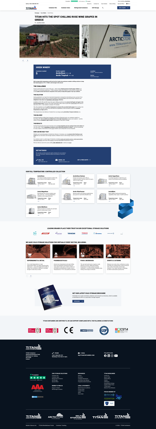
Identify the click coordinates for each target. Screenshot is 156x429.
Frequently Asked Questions (84, 381)
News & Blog (112, 3)
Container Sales (65, 7)
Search (103, 7)
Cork (53, 128)
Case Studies (104, 3)
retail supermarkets (78, 139)
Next (27, 60)
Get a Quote (122, 7)
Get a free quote (82, 160)
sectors (52, 140)
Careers (106, 380)
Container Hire (53, 7)
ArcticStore (62, 73)
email (70, 142)
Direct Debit (80, 394)
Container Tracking (61, 425)
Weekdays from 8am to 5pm (59, 354)
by (40, 22)
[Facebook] (105, 355)
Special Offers (121, 3)
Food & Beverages (94, 76)
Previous (23, 60)
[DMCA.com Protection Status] (38, 397)
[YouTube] (116, 355)
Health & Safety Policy (109, 384)
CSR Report (106, 381)
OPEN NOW (77, 301)
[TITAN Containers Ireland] (31, 8)
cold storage (55, 99)
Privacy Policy (81, 389)
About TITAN (107, 377)
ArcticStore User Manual (83, 380)
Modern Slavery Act (31, 425)
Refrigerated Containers (81, 7)
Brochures (80, 377)
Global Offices (107, 378)
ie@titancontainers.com (63, 161)
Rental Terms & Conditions (84, 387)
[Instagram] (112, 355)
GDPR (79, 392)
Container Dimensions (83, 378)
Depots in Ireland (56, 387)
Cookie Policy (81, 390)
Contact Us (96, 3)
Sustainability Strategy (109, 383)
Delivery (80, 375)
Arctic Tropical (63, 75)
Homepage (37, 12)
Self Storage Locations (57, 389)
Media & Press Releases (109, 387)
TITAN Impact (107, 386)
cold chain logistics (38, 140)
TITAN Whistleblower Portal (46, 425)
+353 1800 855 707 (32, 3)
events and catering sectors (66, 139)
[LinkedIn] (108, 355)
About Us (89, 3)
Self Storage (95, 7)
